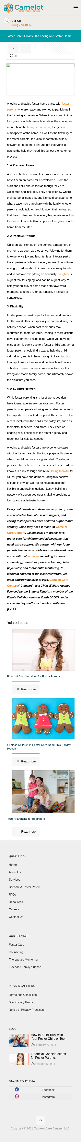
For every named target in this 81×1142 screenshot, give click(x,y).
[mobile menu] (75, 7)
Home (13, 864)
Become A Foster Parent (24, 887)
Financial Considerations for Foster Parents (33, 676)
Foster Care (16, 944)
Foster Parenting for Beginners (25, 818)
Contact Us (16, 916)
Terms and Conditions (23, 994)
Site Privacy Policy (21, 1002)
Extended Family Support (25, 967)
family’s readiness (38, 127)
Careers (14, 909)
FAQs (12, 894)
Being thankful (60, 471)
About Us (15, 872)
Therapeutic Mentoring (23, 959)
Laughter (63, 274)
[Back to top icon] (40, 1120)
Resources (16, 902)
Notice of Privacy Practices (26, 1009)
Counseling (16, 952)
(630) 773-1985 (21, 25)
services (33, 556)
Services (14, 879)
